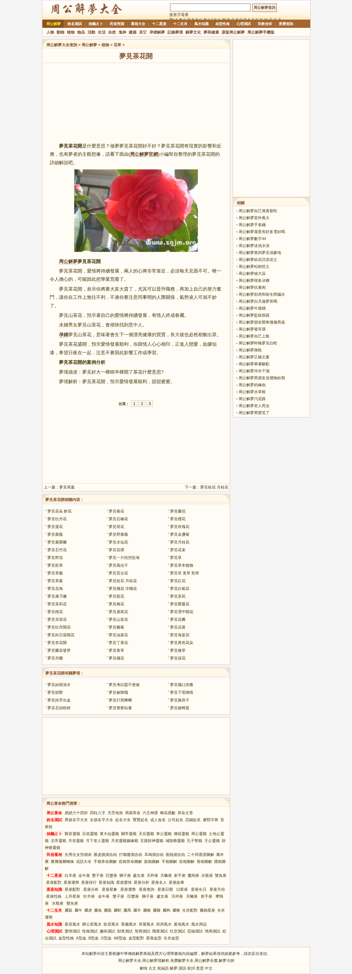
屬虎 (88, 910)
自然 (112, 32)
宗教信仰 (265, 24)
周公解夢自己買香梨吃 (258, 211)
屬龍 (108, 910)
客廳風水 (129, 924)
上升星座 (72, 896)
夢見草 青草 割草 (184, 573)
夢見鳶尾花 (118, 611)
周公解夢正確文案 (254, 357)
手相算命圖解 (105, 861)
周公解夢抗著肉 (252, 287)
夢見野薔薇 (118, 534)
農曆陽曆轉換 (62, 861)
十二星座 (159, 24)
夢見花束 (178, 550)
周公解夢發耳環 (252, 329)
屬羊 (137, 910)
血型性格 (222, 24)
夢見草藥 (55, 573)
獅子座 (125, 875)
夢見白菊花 (179, 588)
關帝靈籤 (129, 833)
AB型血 (120, 938)
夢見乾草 (55, 565)
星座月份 (217, 889)
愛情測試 (72, 931)
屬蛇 (117, 910)
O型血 (106, 938)
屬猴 (147, 910)
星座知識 (106, 882)
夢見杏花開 (57, 642)
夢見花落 (178, 627)
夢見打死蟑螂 (120, 700)
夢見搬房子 (179, 700)
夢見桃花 (55, 611)
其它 (143, 32)
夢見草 (176, 557)
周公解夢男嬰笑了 (254, 412)
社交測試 (177, 931)
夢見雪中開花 (181, 611)
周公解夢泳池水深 (254, 245)
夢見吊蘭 (55, 658)
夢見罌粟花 (179, 604)
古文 (152, 968)
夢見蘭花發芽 (59, 650)
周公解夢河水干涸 (254, 371)
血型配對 (136, 938)
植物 (71, 32)
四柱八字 (97, 813)
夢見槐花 (116, 658)
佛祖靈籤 (181, 833)
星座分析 (141, 882)
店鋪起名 (193, 820)
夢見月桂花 (179, 542)
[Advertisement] (136, 99)
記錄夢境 (175, 32)
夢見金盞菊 (179, 534)
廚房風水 (164, 924)
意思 (200, 968)
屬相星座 (207, 910)
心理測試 (244, 24)
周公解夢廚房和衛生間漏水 (262, 294)
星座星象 (109, 889)
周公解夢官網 (86, 10)
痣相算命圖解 (130, 861)
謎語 (182, 968)
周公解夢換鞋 (250, 350)
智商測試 (142, 931)
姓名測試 (75, 24)
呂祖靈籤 (90, 833)
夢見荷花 (116, 526)
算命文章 (185, 813)
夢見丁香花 (118, 642)
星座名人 (159, 882)
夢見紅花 (178, 581)
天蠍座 (166, 875)
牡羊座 (89, 896)
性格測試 (90, 931)
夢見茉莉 (178, 596)
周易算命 (132, 813)
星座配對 (54, 882)
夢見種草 (178, 650)
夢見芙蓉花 (57, 619)
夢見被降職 (118, 692)
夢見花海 (55, 588)
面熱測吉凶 (175, 854)
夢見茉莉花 (57, 604)
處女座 (139, 875)
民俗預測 (117, 24)
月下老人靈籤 (97, 840)
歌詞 (191, 968)
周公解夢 (53, 24)
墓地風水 (181, 924)
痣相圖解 (187, 861)
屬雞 (157, 910)
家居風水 (72, 924)
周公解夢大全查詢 (61, 45)
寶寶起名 (140, 820)
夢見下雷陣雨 (181, 692)
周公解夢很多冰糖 (254, 280)
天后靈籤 (146, 833)
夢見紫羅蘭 (57, 542)
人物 (50, 32)
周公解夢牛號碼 (252, 308)
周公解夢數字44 (252, 238)
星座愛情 (124, 882)
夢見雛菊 (116, 627)
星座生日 (198, 889)
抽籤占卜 (96, 24)
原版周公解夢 (233, 32)
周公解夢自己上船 (254, 336)
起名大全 (123, 820)
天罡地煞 (115, 813)
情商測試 (212, 931)
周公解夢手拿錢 (252, 224)
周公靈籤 (199, 833)
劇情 (143, 968)
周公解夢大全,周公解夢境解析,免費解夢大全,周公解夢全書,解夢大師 (176, 960)
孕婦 (63, 334)
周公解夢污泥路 (252, 399)
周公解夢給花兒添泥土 (258, 259)
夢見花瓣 (178, 619)
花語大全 (83, 861)
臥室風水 (111, 924)
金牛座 (84, 875)
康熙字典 (210, 820)
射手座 (180, 875)
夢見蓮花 (55, 526)
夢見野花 (55, 557)
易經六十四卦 (76, 813)
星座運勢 (71, 882)
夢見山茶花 (118, 619)
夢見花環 (116, 550)
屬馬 (127, 910)
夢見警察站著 (120, 708)
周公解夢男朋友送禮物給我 (262, 378)
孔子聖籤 (194, 840)
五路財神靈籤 (151, 840)
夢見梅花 (116, 604)
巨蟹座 (111, 875)
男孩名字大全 (76, 820)
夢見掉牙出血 (59, 700)
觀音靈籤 (72, 833)
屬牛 (78, 910)
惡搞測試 (195, 931)
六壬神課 (150, 813)
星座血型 (154, 938)
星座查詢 (146, 889)
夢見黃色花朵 (181, 642)
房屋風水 (146, 924)
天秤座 (152, 875)
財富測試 (125, 931)
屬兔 (98, 910)
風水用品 (199, 924)
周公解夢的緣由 (252, 385)
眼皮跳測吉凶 (105, 854)
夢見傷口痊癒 (181, 684)
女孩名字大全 (101, 820)
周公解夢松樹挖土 (254, 266)
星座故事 (176, 882)
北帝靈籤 (58, 840)
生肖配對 (190, 910)
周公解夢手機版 (260, 32)
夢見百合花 (118, 573)
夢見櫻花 (178, 519)
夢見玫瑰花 (179, 526)
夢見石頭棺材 (59, 708)
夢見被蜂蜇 (179, 708)
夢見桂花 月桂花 (214, 487)
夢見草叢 (67, 487)
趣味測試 (107, 931)
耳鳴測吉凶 (154, 854)
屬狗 (166, 910)
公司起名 (175, 820)
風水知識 (201, 24)
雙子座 (98, 875)
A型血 (81, 938)
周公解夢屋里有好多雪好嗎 (262, 231)
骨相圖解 (204, 861)
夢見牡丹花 (57, 519)
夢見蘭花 (178, 511)
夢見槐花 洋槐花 (123, 588)
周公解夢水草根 (252, 392)
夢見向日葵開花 (60, 635)
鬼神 (122, 32)
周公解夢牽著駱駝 (254, 364)
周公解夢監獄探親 (254, 315)
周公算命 (54, 813)
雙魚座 (221, 875)
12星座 (182, 889)
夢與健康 (211, 32)
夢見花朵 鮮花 (59, 511)
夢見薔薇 (55, 534)
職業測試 (160, 931)
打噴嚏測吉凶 (130, 854)
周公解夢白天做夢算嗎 (258, 301)
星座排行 (89, 882)
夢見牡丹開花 (59, 627)
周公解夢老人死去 (254, 405)
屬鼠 (68, 910)
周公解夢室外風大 (254, 218)
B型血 (93, 938)
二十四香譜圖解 (200, 854)
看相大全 (138, 24)
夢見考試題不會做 (124, 684)
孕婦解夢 (157, 32)
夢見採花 (178, 658)
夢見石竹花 (57, 550)
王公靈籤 (212, 840)
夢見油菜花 (118, 635)
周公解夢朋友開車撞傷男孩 (262, 322)
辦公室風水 (92, 924)
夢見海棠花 (179, 635)
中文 (209, 968)
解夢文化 (193, 32)
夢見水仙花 (118, 542)
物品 (81, 32)
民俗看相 (54, 854)
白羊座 (70, 875)
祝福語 (163, 968)
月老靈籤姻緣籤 (124, 840)
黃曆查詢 (286, 24)
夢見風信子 (118, 565)
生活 (102, 32)
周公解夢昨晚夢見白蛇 (258, 343)
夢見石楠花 (118, 519)
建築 (133, 32)
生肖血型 (171, 938)
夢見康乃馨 (57, 596)
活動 (91, 32)
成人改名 (158, 820)
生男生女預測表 (78, 854)
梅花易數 (167, 813)
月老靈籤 (76, 840)
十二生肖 (180, 24)
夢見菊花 (116, 511)
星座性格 (54, 896)
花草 (117, 45)
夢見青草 (116, 650)
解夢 (174, 968)
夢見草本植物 (181, 565)
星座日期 (165, 889)
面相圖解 (152, 861)
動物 (60, 32)
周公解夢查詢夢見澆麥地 (260, 252)
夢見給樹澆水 (59, 684)
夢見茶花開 (55, 499)
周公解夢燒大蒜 (252, 273)
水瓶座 (207, 875)
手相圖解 (169, 861)
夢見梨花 (116, 596)
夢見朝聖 (55, 692)
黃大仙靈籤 (109, 833)
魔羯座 (193, 875)
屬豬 (176, 910)
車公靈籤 (164, 833)
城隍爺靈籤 (175, 840)
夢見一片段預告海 (124, 557)
